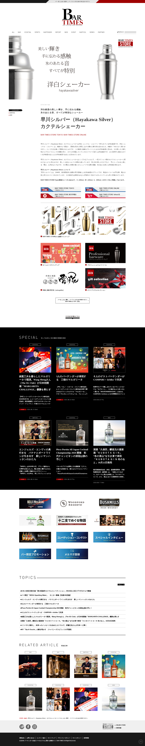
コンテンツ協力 (41, 738)
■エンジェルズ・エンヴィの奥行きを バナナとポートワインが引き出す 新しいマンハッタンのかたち (57, 599)
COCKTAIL (27, 32)
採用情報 (86, 738)
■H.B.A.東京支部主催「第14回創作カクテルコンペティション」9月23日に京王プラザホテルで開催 (55, 591)
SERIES (92, 32)
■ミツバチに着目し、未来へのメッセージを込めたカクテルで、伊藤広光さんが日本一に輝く (53, 625)
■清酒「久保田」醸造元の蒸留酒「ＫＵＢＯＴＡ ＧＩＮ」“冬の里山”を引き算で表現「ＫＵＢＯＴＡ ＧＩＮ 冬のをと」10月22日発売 (67, 621)
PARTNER (101, 32)
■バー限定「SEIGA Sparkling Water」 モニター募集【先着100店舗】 (45, 595)
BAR (19, 32)
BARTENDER (48, 32)
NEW (66, 32)
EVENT (73, 32)
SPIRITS (37, 32)
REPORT (58, 32)
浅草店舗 (118, 728)
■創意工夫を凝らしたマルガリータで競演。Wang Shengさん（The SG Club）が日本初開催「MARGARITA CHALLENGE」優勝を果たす (69, 616)
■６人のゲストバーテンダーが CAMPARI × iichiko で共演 (41, 612)
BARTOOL (83, 32)
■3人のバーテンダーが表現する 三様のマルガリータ (39, 604)
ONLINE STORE (121, 725)
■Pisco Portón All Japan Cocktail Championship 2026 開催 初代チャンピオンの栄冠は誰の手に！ (56, 608)
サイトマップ (51, 738)
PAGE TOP (141, 742)
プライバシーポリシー (64, 738)
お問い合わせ (30, 738)
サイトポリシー (77, 738)
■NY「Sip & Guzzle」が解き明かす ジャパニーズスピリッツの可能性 (46, 629)
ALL (13, 32)
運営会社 (22, 738)
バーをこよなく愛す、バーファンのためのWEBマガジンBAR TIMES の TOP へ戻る (72, 300)
